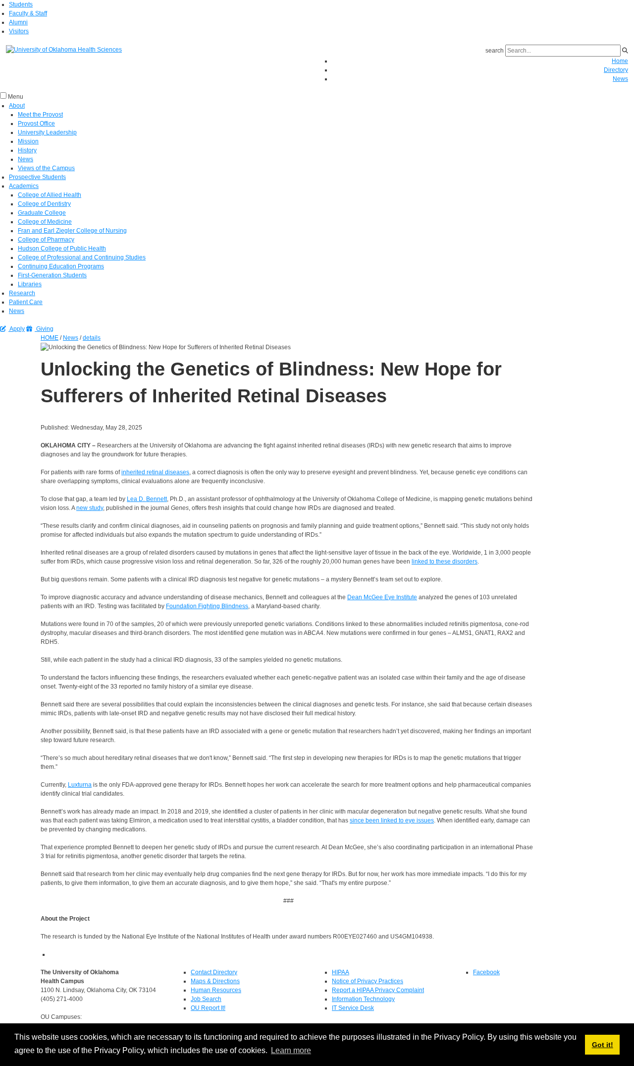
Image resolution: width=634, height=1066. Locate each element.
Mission (28, 141)
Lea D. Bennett (147, 499)
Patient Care (26, 302)
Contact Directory (214, 972)
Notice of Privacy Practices (367, 981)
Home (620, 61)
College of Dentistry (44, 203)
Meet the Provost (40, 114)
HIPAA (340, 972)
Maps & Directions (215, 981)
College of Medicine (45, 221)
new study (89, 507)
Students (21, 4)
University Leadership (47, 132)
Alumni (18, 22)
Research (22, 293)
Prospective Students (37, 177)
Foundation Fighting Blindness (207, 606)
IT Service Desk (353, 1007)
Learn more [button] (291, 1050)
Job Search (206, 999)
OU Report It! (208, 1007)
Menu (15, 96)
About (17, 105)
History (27, 150)
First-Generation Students (52, 275)
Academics (24, 186)
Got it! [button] (602, 1045)
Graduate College (42, 212)
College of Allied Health (49, 194)
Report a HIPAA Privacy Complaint (378, 990)
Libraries (30, 284)
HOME (49, 337)
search (494, 50)
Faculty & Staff (28, 13)
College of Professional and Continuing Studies (82, 257)
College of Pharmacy (46, 239)
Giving (44, 328)
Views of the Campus (46, 168)
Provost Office (36, 123)
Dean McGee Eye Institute (382, 597)
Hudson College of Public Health (62, 248)
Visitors (19, 31)
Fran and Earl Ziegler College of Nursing (72, 230)
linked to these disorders (444, 561)
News (620, 78)
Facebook (486, 972)
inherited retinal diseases (155, 472)
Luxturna (80, 784)
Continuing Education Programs (61, 266)
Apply (16, 328)
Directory (616, 69)
